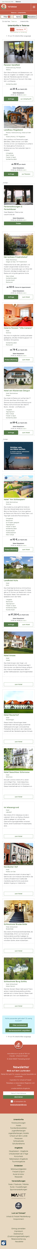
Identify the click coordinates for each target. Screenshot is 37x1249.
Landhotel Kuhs (11, 580)
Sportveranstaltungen (18, 1189)
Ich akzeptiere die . (18, 1103)
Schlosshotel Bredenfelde (15, 924)
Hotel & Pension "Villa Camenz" (18, 328)
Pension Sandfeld (12, 65)
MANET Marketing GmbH (21, 1059)
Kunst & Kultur (18, 1174)
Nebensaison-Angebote (18, 1159)
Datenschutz (18, 1234)
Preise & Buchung (11, 360)
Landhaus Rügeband (13, 130)
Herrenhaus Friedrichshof (15, 257)
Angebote (18, 1148)
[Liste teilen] (12, 29)
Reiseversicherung (18, 1239)
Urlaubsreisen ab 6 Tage (18, 1154)
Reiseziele (18, 1177)
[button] (13, 7)
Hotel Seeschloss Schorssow (17, 772)
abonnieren (18, 1097)
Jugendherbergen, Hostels (18, 1133)
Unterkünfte (18, 1119)
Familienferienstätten (18, 1128)
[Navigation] (34, 7)
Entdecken (18, 1166)
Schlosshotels (18, 1141)
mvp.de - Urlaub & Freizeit (18, 1056)
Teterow (18, 2)
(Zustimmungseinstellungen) (18, 1236)
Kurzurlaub (18, 1156)
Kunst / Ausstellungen (18, 1187)
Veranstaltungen (18, 1181)
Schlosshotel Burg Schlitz (15, 981)
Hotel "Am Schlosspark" (14, 499)
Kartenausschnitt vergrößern (19, 1030)
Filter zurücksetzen (19, 1025)
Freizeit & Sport (19, 1171)
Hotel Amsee (9, 655)
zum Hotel (26, 297)
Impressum (18, 1231)
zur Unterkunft (26, 99)
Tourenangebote (18, 1161)
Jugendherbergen (18, 1131)
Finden (18, 223)
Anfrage (11, 99)
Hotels (18, 1125)
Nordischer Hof (11, 867)
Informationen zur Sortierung (18, 32)
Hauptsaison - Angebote (18, 1151)
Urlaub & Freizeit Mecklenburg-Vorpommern (18, 1217)
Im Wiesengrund (11, 807)
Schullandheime (18, 1143)
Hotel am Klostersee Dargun (17, 390)
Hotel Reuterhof (11, 715)
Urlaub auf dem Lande (18, 1136)
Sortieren (20, 29)
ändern (24, 95)
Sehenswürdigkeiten (18, 1169)
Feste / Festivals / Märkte (18, 1184)
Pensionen (18, 1138)
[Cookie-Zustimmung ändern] (3, 1243)
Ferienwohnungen (19, 1123)
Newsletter (19, 1241)
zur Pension (26, 174)
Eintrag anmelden (18, 1228)
